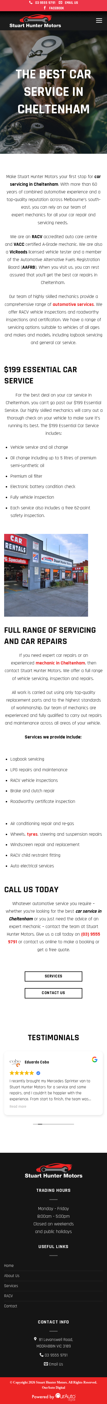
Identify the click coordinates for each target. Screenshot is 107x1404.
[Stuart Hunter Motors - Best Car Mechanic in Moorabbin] (35, 20)
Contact (10, 1306)
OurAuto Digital (53, 1388)
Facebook (56, 8)
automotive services (73, 305)
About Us (11, 1275)
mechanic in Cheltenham (60, 663)
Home (9, 1265)
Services (11, 1285)
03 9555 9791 (44, 3)
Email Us (71, 3)
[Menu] (99, 20)
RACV (8, 1296)
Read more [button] (18, 1106)
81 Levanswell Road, (54, 1343)
